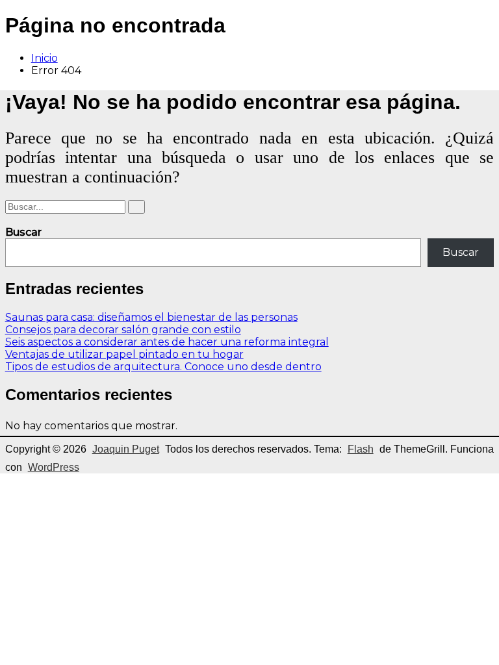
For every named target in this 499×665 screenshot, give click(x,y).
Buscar (23, 232)
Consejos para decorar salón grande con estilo (123, 329)
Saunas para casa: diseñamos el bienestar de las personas (151, 317)
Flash (361, 449)
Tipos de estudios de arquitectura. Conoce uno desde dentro (163, 366)
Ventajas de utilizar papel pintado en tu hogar (124, 354)
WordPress (53, 467)
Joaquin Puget (125, 449)
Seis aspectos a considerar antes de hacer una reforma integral (167, 342)
